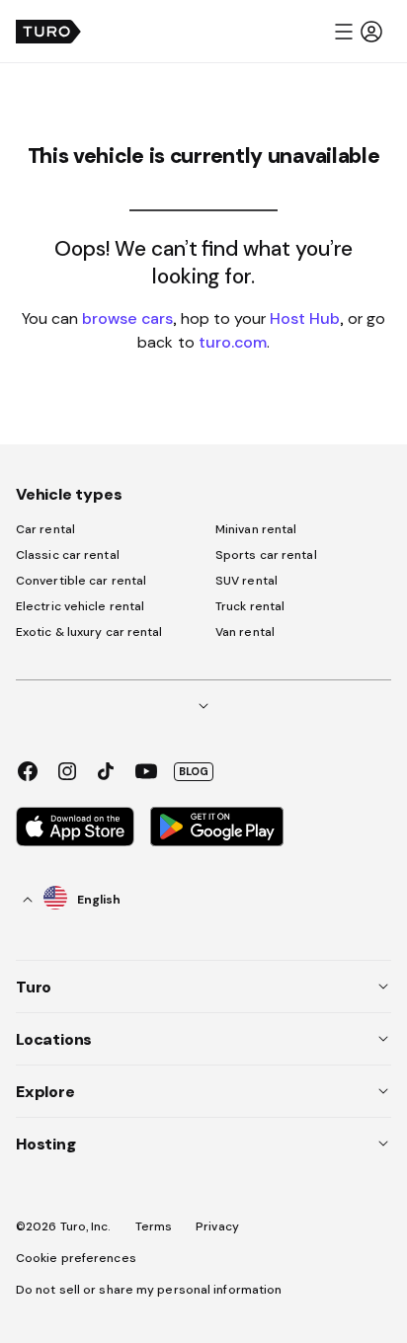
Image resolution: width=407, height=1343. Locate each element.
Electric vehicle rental (80, 606)
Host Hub (305, 318)
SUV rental (246, 581)
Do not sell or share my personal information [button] (149, 1290)
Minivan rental (255, 529)
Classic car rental (68, 555)
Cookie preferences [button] (76, 1258)
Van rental (245, 632)
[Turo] (48, 31)
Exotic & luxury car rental (89, 632)
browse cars (127, 318)
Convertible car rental (81, 581)
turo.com (233, 342)
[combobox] (72, 899)
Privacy (217, 1226)
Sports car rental (266, 555)
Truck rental (250, 606)
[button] (357, 31)
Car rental (45, 529)
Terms (154, 1226)
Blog (193, 771)
